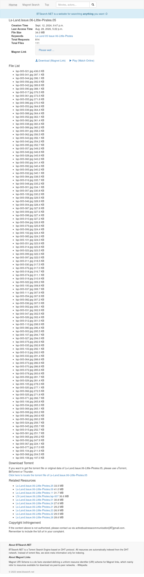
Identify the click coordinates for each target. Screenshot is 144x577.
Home (13, 4)
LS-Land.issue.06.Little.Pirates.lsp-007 (37, 496)
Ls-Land (39, 36)
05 (46, 36)
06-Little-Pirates (64, 36)
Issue (52, 36)
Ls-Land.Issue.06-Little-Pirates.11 (34, 492)
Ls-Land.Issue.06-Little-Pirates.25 (34, 485)
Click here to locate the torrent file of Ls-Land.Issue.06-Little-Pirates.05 (48, 475)
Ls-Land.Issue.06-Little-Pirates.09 (34, 489)
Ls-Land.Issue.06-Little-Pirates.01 (34, 499)
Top (47, 4)
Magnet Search (31, 4)
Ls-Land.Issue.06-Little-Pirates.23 (34, 510)
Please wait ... (46, 50)
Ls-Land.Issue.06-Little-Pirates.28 (34, 517)
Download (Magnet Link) (52, 60)
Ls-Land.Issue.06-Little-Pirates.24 (34, 503)
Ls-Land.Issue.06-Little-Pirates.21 (34, 506)
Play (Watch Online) (83, 60)
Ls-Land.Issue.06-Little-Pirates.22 (34, 513)
